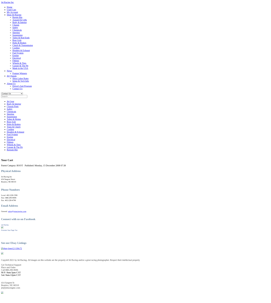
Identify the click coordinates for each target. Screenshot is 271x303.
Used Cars (11, 9)
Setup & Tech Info (20, 81)
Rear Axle (16, 40)
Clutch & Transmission (22, 45)
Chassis (15, 25)
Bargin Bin (17, 17)
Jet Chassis (12, 76)
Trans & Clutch (13, 127)
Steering (16, 32)
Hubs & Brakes (19, 43)
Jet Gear (10, 101)
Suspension (17, 35)
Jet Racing (4, 225)
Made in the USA (20, 68)
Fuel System (17, 53)
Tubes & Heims (14, 119)
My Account (12, 12)
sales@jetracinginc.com (17, 211)
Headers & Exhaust (21, 50)
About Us (11, 83)
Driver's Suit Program (22, 86)
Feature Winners (19, 73)
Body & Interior (19, 22)
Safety (15, 27)
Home (9, 7)
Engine (15, 55)
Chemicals (17, 30)
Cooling (16, 48)
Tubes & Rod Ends (20, 38)
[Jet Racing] (2, 227)
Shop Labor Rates (20, 78)
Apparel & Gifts (19, 20)
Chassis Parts (12, 106)
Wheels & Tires (19, 63)
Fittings (15, 60)
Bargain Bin (12, 150)
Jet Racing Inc (7, 2)
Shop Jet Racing (14, 15)
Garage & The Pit (20, 66)
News (9, 71)
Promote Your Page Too (9, 230)
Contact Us (17, 88)
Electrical (16, 58)
